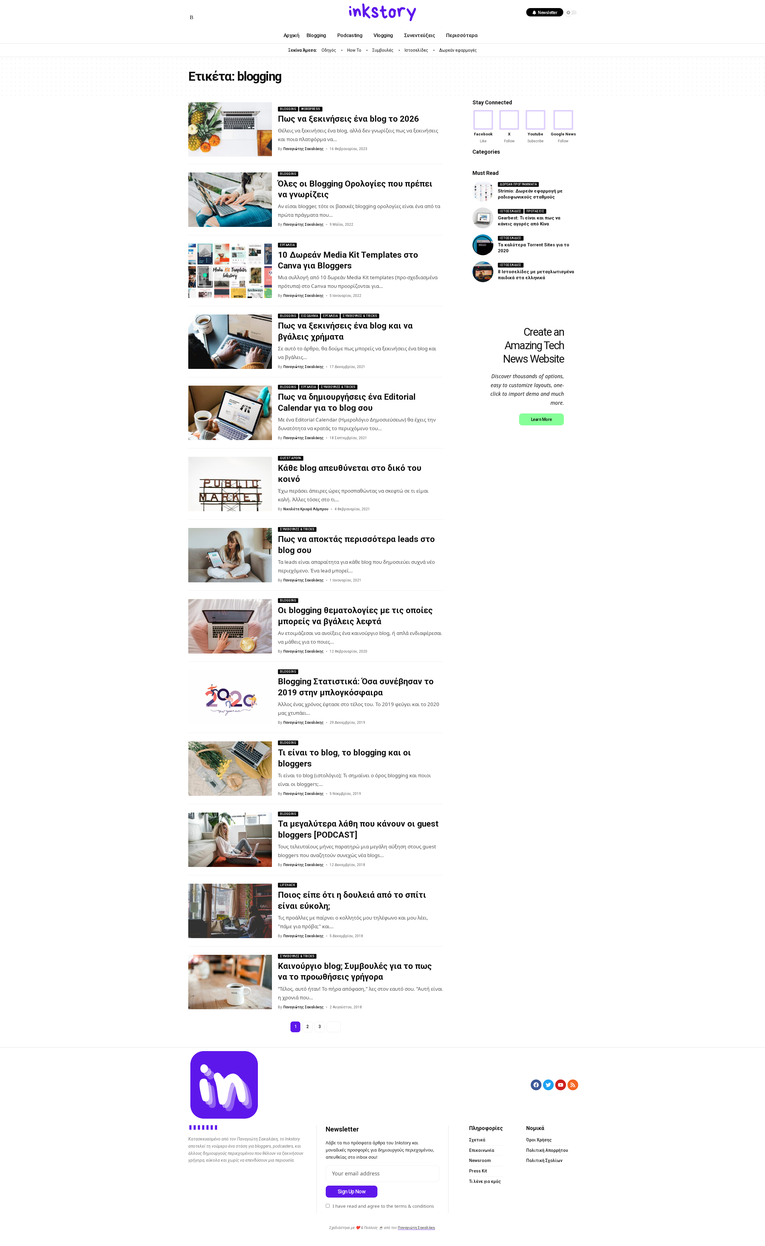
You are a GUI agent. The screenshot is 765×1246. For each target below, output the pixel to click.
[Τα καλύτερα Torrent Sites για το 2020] (482, 244)
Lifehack (287, 885)
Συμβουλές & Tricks (360, 315)
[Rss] (191, 17)
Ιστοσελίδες (416, 50)
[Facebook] (191, 8)
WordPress (310, 109)
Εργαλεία (287, 245)
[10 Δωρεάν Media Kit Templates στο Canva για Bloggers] (230, 271)
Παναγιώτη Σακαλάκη (416, 1228)
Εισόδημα (309, 315)
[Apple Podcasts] (234, 8)
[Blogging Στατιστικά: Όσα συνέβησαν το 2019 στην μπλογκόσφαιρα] (230, 697)
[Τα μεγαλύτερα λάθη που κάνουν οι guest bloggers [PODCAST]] (230, 840)
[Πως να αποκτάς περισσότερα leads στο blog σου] (230, 555)
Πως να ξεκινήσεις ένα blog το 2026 (348, 119)
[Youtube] (535, 127)
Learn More (541, 419)
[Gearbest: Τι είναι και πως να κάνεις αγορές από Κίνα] (482, 217)
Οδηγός (329, 50)
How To (354, 50)
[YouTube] (199, 8)
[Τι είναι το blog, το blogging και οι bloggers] (230, 768)
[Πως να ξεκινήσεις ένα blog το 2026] (230, 129)
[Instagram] (206, 8)
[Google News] (563, 127)
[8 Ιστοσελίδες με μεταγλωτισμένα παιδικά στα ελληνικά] (482, 271)
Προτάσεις (535, 211)
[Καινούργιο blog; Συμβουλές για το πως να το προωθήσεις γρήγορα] (230, 982)
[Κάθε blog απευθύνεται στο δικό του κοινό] (230, 484)
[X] (509, 127)
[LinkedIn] (213, 8)
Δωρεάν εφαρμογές (458, 50)
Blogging (288, 109)
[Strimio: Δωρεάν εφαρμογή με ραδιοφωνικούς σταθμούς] (482, 191)
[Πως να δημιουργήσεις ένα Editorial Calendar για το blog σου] (230, 413)
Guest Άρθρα (290, 458)
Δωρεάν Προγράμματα (518, 184)
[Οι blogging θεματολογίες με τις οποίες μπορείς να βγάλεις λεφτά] (230, 626)
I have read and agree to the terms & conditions (383, 1206)
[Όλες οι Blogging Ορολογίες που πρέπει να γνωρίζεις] (230, 199)
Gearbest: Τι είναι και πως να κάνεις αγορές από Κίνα (529, 221)
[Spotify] (227, 8)
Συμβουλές (383, 50)
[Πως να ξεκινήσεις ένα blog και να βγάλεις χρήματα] (230, 341)
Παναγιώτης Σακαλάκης (303, 149)
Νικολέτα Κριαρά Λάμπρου (305, 509)
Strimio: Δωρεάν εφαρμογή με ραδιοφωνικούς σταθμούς (530, 194)
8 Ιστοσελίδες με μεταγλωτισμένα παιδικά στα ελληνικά (536, 274)
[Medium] (220, 8)
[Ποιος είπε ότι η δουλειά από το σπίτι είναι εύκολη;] (230, 911)
